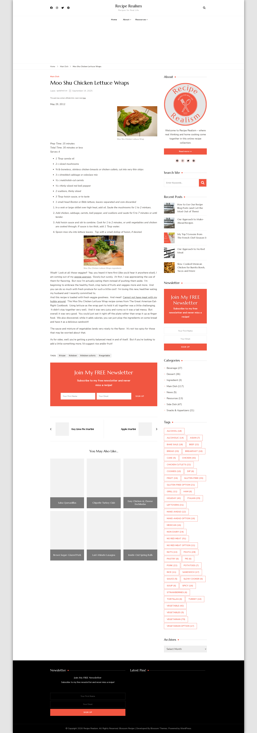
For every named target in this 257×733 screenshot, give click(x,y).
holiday (174, 498)
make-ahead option (181, 518)
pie (188, 558)
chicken (73, 355)
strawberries (177, 592)
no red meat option (181, 545)
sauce (172, 578)
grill (172, 491)
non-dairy (175, 531)
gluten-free (193, 478)
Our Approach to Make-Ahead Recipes (190, 221)
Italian (193, 498)
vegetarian (176, 619)
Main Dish (54, 77)
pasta (190, 552)
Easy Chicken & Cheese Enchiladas (140, 502)
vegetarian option (180, 626)
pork (172, 565)
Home (114, 19)
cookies (174, 471)
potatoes (191, 565)
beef (194, 444)
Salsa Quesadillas (67, 502)
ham (188, 491)
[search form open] (204, 8)
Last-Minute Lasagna (103, 555)
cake (171, 457)
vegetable (105, 355)
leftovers (175, 504)
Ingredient (172, 380)
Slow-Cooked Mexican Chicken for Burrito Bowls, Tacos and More (191, 267)
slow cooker (193, 578)
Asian (62, 355)
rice (171, 572)
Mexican (174, 525)
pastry (173, 558)
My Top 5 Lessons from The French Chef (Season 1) (191, 236)
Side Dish (172, 404)
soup (171, 585)
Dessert (171, 374)
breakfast (194, 451)
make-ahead (176, 511)
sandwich (190, 572)
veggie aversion (82, 276)
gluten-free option (181, 484)
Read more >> (185, 151)
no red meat (176, 538)
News (170, 392)
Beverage (172, 368)
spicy (187, 585)
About (126, 19)
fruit (172, 478)
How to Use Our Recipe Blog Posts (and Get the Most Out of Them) (190, 208)
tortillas (174, 599)
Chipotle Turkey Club (103, 502)
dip (190, 471)
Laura (52, 90)
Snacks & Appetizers (178, 410)
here (84, 98)
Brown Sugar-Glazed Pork (67, 555)
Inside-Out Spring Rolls (140, 555)
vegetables (175, 612)
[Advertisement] (128, 43)
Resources (140, 19)
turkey (194, 599)
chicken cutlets (89, 355)
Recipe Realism (128, 5)
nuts (172, 552)
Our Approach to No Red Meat (191, 251)
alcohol (174, 431)
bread (173, 451)
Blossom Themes (158, 728)
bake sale (175, 444)
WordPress (185, 728)
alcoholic (175, 437)
